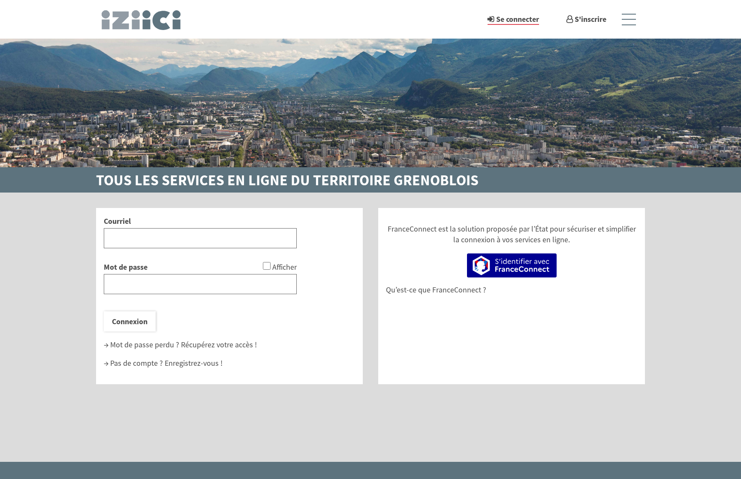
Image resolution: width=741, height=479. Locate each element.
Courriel (117, 221)
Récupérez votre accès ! (219, 344)
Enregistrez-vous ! (194, 363)
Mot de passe (126, 267)
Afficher (284, 267)
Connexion (130, 321)
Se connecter (517, 19)
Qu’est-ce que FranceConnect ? (436, 290)
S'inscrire (590, 19)
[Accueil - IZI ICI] (145, 19)
